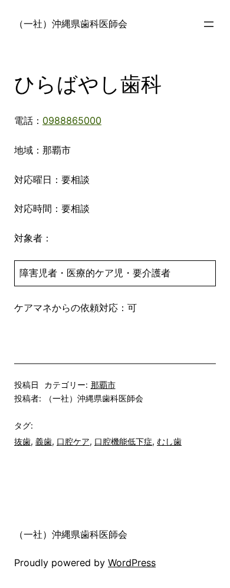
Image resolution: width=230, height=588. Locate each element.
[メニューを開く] (209, 24)
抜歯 (22, 441)
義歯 (43, 441)
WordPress (132, 563)
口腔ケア (73, 441)
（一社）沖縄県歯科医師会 (70, 24)
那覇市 (103, 385)
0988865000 (71, 120)
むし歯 (169, 441)
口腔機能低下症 (123, 441)
